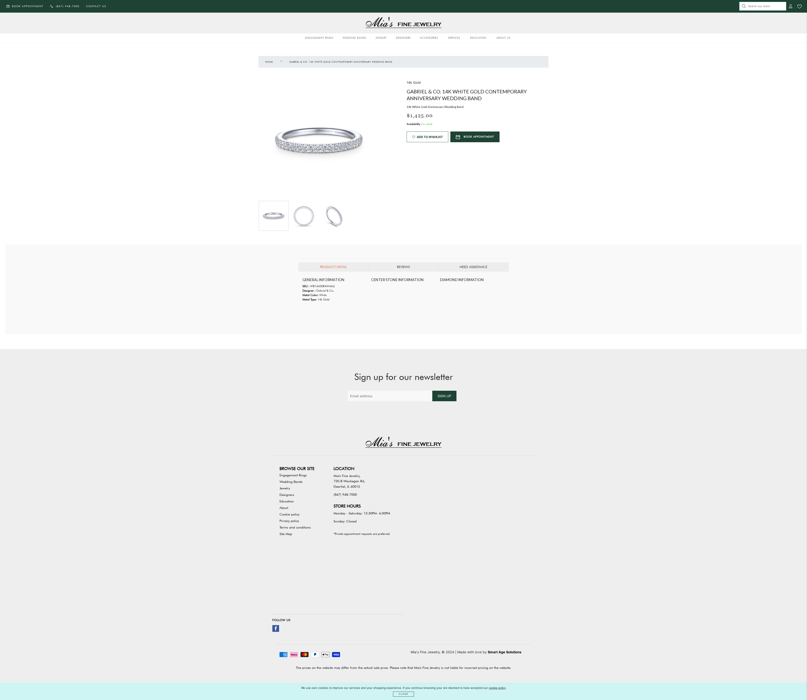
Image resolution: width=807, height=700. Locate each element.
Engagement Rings (319, 37)
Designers (403, 37)
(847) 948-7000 (345, 495)
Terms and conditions (295, 527)
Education (478, 37)
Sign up (444, 396)
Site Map (286, 534)
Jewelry (381, 37)
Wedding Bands (354, 37)
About (284, 508)
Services (454, 37)
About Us (503, 37)
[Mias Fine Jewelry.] (403, 23)
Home (269, 61)
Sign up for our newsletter (403, 377)
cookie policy (497, 687)
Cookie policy (289, 514)
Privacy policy (289, 521)
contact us (96, 6)
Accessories (429, 37)
